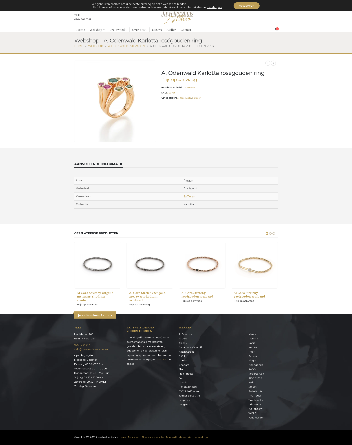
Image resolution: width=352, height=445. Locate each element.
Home (80, 29)
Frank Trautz (186, 373)
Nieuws (157, 29)
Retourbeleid (171, 437)
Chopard (184, 364)
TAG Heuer (254, 395)
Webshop (96, 29)
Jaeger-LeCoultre (189, 395)
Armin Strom (186, 351)
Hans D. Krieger (188, 386)
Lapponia (184, 400)
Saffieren (189, 196)
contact (161, 359)
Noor (251, 351)
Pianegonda (255, 364)
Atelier (171, 29)
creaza (123, 437)
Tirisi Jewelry (255, 400)
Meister (252, 334)
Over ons (138, 29)
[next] (273, 63)
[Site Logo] (176, 17)
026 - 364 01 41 (82, 19)
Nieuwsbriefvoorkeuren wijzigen (193, 437)
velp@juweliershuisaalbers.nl (91, 349)
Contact (186, 29)
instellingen (214, 7)
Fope (182, 378)
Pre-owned (117, 29)
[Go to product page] (97, 265)
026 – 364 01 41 (82, 344)
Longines (184, 404)
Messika (253, 338)
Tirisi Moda (254, 404)
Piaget (252, 360)
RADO (252, 369)
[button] (152, 138)
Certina (183, 360)
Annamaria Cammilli (190, 347)
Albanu (183, 342)
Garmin (183, 382)
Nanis (251, 342)
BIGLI (182, 356)
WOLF (252, 413)
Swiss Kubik (255, 391)
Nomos (252, 347)
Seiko (251, 382)
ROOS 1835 (255, 378)
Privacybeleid (134, 437)
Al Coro (183, 338)
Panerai (252, 356)
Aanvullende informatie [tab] (98, 164)
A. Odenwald (184, 97)
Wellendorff (255, 408)
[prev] (267, 63)
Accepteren (246, 5)
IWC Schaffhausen (189, 391)
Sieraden (196, 97)
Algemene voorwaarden (153, 437)
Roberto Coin (256, 373)
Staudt (252, 386)
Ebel (181, 369)
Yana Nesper (256, 417)
